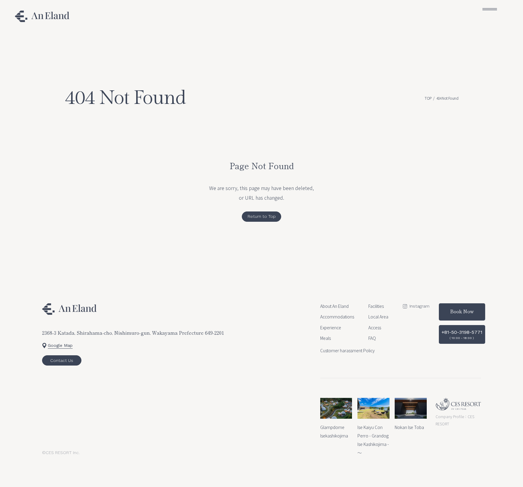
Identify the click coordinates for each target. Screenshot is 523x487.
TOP (428, 98)
